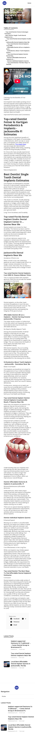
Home (29, 3)
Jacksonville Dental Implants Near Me (17, 42)
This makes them (20, 144)
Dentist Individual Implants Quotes (18, 61)
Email (15, 625)
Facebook (16, 619)
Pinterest (16, 622)
